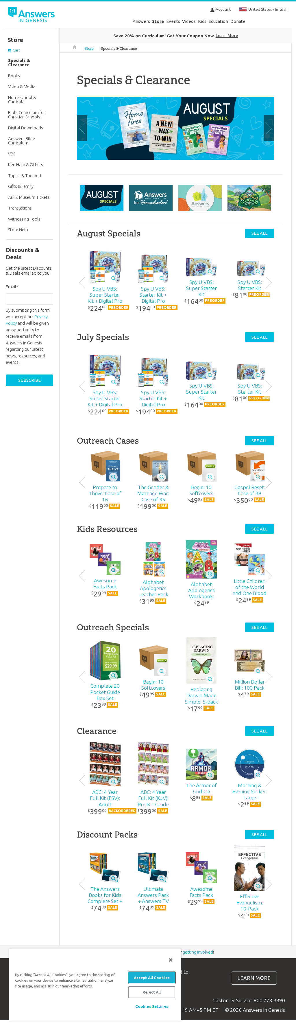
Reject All (152, 992)
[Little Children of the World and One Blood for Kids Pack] (249, 559)
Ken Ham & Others (25, 164)
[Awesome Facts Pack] (105, 559)
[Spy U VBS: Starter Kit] (249, 266)
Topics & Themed (24, 175)
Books (14, 75)
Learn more (254, 978)
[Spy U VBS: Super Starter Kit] (201, 266)
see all (259, 233)
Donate (237, 21)
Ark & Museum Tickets (29, 197)
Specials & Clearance (119, 48)
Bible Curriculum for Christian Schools (26, 114)
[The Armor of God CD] (201, 764)
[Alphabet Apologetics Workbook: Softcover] (201, 559)
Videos (189, 21)
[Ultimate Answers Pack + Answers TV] (153, 867)
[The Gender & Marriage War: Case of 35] (153, 466)
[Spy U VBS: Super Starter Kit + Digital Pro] (105, 266)
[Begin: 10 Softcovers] (201, 466)
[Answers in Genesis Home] (32, 15)
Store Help (18, 229)
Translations (20, 207)
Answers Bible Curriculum (21, 140)
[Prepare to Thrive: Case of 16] (105, 466)
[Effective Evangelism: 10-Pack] (249, 867)
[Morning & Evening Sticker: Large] (249, 764)
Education (218, 21)
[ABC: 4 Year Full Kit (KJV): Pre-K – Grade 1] (153, 764)
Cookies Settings (151, 1006)
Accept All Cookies (152, 978)
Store (158, 21)
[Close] (170, 960)
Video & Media (21, 86)
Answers (141, 21)
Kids (202, 21)
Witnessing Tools (24, 218)
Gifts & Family (21, 186)
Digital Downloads (25, 127)
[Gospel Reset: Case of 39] (249, 466)
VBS (11, 153)
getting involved (198, 952)
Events (173, 21)
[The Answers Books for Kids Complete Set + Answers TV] (105, 867)
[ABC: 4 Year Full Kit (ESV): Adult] (105, 764)
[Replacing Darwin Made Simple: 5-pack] (201, 660)
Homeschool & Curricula (22, 99)
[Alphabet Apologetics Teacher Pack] (153, 559)
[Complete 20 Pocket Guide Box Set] (105, 660)
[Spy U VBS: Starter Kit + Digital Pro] (153, 266)
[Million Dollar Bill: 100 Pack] (249, 660)
